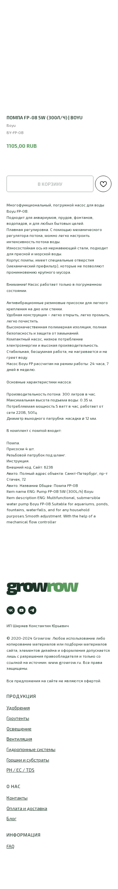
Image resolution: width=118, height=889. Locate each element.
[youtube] (21, 610)
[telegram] (32, 610)
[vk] (11, 610)
